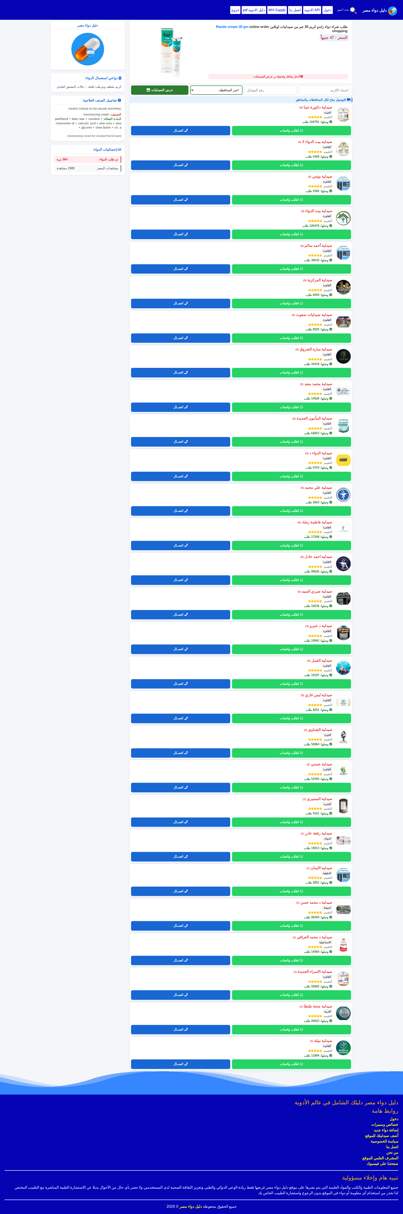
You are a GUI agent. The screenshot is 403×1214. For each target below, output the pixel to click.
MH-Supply (277, 10)
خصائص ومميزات (384, 1124)
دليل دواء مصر (190, 1206)
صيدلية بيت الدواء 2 (315, 142)
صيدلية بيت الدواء (316, 211)
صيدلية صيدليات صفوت (312, 315)
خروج (235, 10)
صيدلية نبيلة (321, 1041)
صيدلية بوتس (320, 176)
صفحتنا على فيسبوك (382, 1164)
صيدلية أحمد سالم (316, 246)
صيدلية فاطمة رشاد (315, 522)
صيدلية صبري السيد (315, 591)
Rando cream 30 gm (232, 27)
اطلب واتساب (289, 130)
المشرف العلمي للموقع (380, 1158)
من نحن (392, 1152)
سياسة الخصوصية (384, 1141)
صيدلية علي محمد (316, 487)
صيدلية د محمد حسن (314, 902)
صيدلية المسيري (317, 799)
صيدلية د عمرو (319, 626)
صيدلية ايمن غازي (316, 695)
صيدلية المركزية (317, 280)
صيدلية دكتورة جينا (315, 107)
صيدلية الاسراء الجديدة (313, 971)
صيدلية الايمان (319, 868)
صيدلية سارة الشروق (313, 349)
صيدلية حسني (319, 764)
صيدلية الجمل (319, 660)
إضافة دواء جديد (386, 1130)
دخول (327, 10)
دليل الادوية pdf (254, 10)
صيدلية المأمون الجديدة (312, 418)
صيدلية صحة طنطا (315, 1006)
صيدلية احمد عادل (316, 557)
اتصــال (178, 130)
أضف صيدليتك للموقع (381, 1136)
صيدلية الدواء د (318, 453)
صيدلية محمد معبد (316, 384)
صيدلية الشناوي (318, 730)
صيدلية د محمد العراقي (312, 937)
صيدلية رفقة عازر (316, 833)
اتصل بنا (295, 10)
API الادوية (312, 10)
